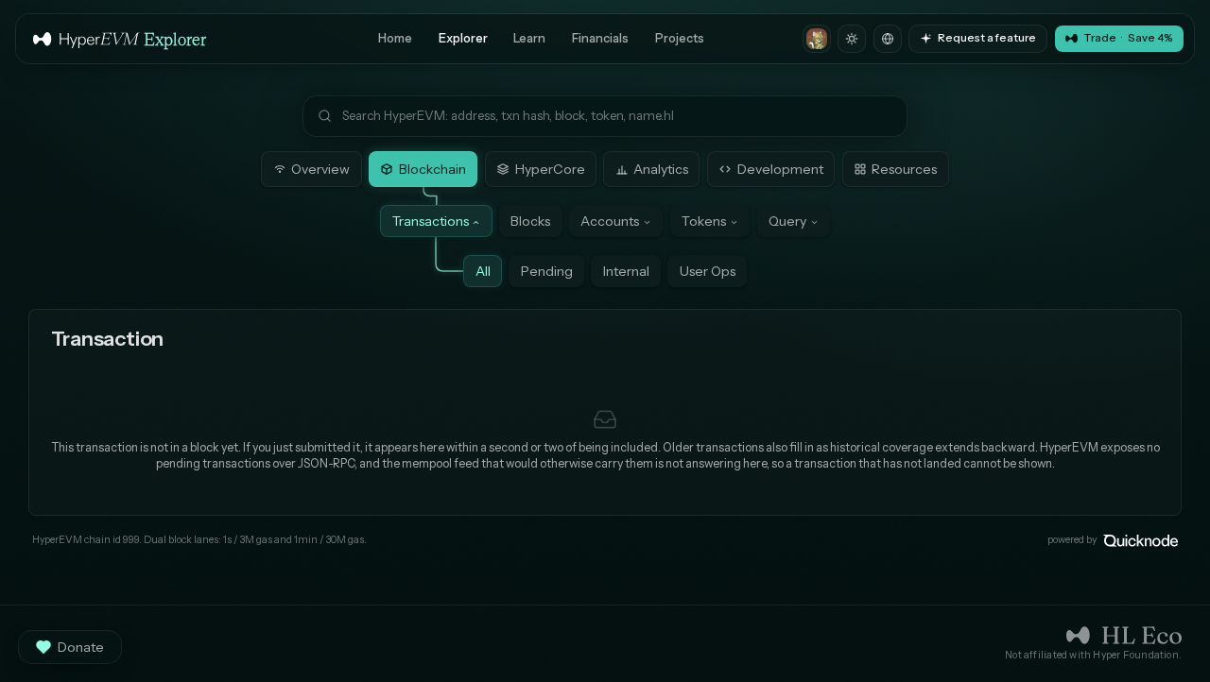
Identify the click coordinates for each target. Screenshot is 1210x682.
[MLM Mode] (817, 39)
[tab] (311, 169)
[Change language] (887, 39)
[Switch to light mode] (852, 39)
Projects (679, 38)
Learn (529, 38)
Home (395, 38)
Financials (600, 38)
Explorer (463, 38)
